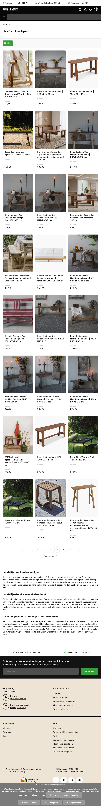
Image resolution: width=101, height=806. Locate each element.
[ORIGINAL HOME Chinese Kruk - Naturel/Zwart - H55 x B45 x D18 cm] (18, 69)
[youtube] (79, 780)
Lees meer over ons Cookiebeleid (64, 795)
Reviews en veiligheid (62, 752)
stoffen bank (72, 607)
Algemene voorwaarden (63, 705)
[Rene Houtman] (10, 10)
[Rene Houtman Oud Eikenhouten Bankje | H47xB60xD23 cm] (50, 193)
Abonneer (89, 671)
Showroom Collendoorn (63, 748)
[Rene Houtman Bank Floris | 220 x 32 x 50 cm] (50, 69)
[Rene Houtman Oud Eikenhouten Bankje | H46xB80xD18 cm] (83, 130)
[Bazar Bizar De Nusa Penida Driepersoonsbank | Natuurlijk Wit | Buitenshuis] (50, 253)
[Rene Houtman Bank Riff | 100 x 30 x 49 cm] (83, 69)
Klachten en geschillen (63, 744)
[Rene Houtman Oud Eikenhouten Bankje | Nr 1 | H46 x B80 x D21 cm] (83, 253)
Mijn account (8, 728)
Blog (5, 736)
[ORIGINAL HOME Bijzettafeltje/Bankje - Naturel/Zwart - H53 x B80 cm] (18, 435)
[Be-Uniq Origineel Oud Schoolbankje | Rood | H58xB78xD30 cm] (18, 314)
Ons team (57, 728)
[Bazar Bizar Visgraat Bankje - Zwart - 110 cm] (18, 498)
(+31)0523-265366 (18, 699)
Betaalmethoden (60, 697)
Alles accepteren (29, 803)
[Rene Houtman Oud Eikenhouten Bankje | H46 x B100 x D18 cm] (83, 374)
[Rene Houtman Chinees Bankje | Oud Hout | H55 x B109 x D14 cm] (50, 374)
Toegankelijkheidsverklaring (65, 732)
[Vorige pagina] (24, 549)
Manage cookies (74, 803)
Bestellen (57, 736)
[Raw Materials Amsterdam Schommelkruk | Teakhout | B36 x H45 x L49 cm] (50, 498)
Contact (56, 693)
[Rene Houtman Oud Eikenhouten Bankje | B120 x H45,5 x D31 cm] (50, 314)
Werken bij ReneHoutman (64, 740)
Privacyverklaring (60, 709)
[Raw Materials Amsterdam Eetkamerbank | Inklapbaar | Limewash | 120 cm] (18, 253)
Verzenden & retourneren (64, 701)
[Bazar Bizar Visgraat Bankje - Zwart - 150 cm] (83, 435)
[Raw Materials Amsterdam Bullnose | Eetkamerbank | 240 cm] (83, 193)
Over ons (7, 732)
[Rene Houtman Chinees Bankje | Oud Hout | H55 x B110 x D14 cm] (18, 374)
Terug (7, 24)
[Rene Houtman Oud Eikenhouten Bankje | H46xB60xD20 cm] (18, 193)
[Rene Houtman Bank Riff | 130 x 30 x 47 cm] (50, 435)
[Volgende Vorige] (76, 549)
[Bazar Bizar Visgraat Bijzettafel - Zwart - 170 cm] (18, 130)
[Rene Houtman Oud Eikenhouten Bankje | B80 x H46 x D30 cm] (83, 314)
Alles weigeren (51, 803)
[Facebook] (55, 780)
